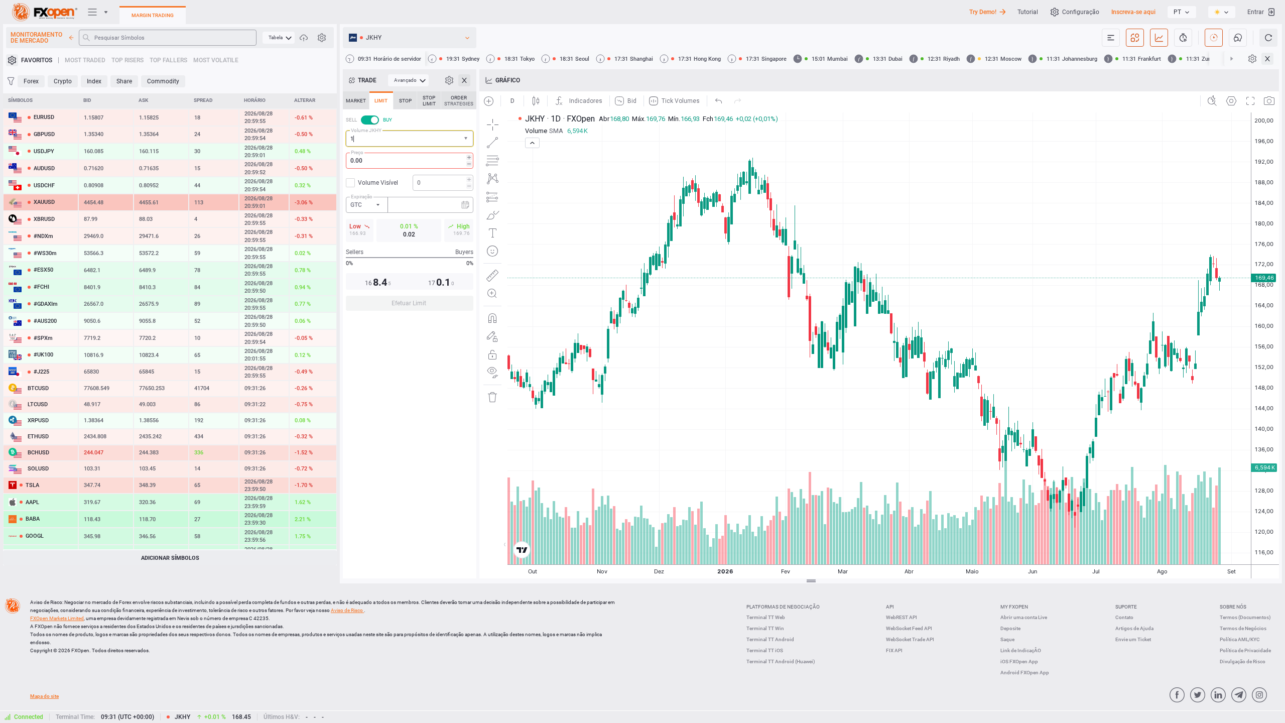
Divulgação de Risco (1242, 661)
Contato (1124, 617)
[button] (466, 139)
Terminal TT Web (765, 617)
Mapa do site (44, 696)
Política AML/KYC (1240, 639)
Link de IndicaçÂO (1020, 650)
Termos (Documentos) (1245, 617)
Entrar (1255, 12)
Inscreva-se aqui (1133, 12)
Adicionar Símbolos (170, 558)
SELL (351, 120)
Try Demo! (982, 12)
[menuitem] (279, 38)
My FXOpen (1014, 607)
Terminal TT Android (770, 639)
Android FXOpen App (1024, 672)
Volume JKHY (366, 130)
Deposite (1010, 628)
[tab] (356, 100)
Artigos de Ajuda (1134, 628)
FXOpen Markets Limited (57, 618)
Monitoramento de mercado (36, 37)
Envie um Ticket (1133, 639)
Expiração (361, 196)
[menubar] (279, 38)
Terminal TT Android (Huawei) (780, 661)
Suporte (1126, 607)
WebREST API (901, 617)
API (890, 607)
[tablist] (409, 204)
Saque (1007, 639)
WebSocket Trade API (910, 639)
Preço (357, 152)
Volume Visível (378, 182)
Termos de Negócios (1243, 628)
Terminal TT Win (765, 628)
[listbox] (1182, 12)
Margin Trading (153, 15)
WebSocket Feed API (909, 628)
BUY (387, 120)
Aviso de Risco (347, 610)
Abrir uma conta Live (1023, 617)
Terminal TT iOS (764, 650)
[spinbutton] (409, 161)
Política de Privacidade (1245, 650)
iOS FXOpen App (1019, 661)
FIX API (894, 650)
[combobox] (409, 139)
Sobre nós (1233, 607)
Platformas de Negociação (783, 607)
